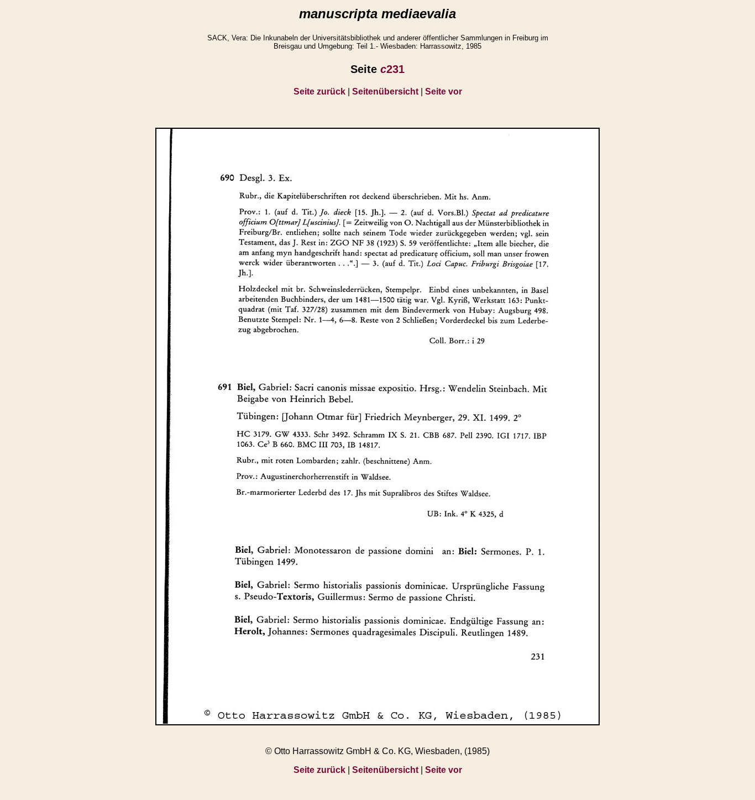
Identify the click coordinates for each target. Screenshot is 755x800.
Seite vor (443, 91)
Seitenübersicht (385, 91)
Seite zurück (319, 91)
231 (392, 69)
